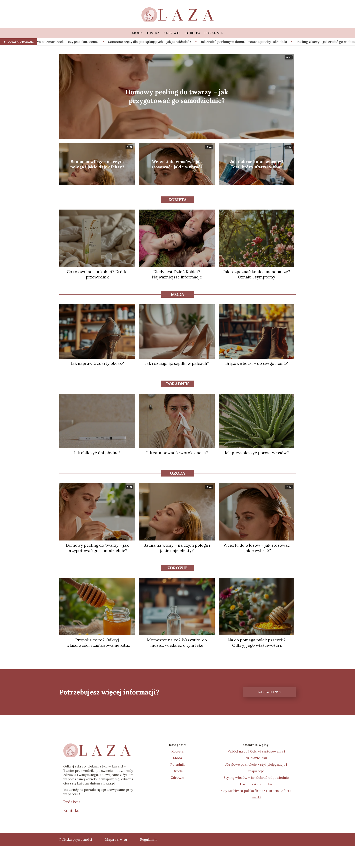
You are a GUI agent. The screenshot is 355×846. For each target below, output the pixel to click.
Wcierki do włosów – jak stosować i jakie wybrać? (176, 164)
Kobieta (177, 199)
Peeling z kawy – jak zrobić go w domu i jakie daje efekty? (279, 42)
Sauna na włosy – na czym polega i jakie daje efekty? (97, 164)
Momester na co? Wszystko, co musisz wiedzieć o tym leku (177, 642)
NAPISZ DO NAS (269, 692)
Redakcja (72, 801)
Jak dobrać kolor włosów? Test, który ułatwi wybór (256, 164)
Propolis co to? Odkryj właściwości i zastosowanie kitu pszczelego (97, 642)
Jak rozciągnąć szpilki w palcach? (177, 363)
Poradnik (177, 383)
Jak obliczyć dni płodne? (97, 452)
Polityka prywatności (75, 839)
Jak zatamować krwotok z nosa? (177, 452)
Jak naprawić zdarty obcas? (97, 363)
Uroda (177, 473)
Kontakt (71, 810)
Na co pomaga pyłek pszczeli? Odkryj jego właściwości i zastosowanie (257, 642)
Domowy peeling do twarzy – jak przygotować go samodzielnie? (177, 96)
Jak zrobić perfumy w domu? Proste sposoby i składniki (182, 42)
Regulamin (148, 839)
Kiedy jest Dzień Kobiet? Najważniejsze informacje (177, 274)
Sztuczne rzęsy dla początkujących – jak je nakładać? (88, 42)
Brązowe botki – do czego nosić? (256, 363)
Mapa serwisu (116, 839)
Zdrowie (177, 567)
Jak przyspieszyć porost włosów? (257, 452)
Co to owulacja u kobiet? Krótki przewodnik (97, 274)
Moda (177, 294)
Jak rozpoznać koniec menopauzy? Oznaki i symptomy (256, 274)
